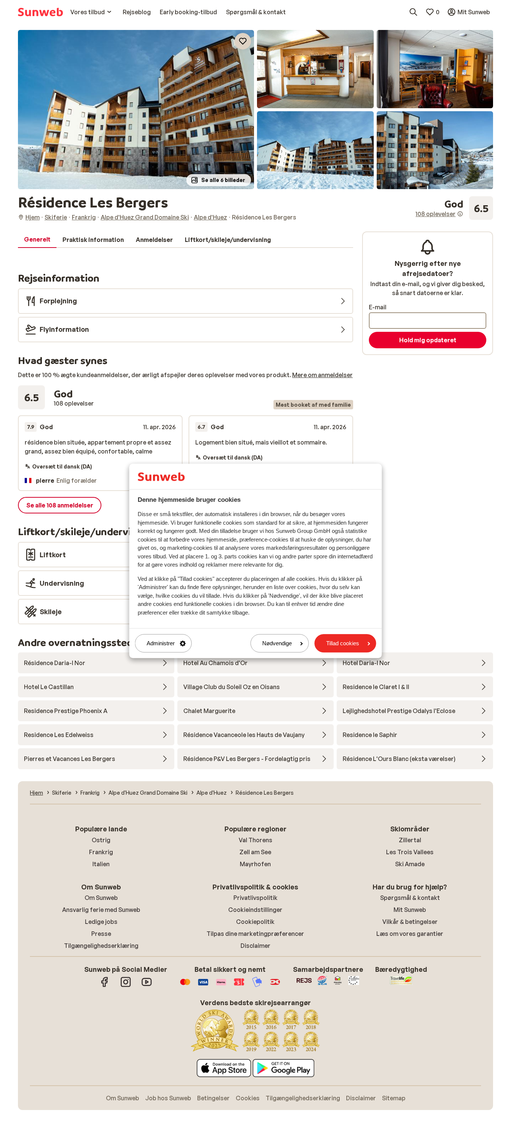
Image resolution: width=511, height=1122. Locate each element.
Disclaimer (255, 945)
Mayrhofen (255, 864)
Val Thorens (255, 840)
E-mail (377, 307)
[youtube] (147, 985)
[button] (136, 109)
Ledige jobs (101, 921)
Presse (101, 933)
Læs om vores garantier (409, 933)
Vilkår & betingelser (410, 921)
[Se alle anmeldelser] (454, 208)
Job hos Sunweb (168, 1098)
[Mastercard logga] (185, 985)
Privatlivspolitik (255, 897)
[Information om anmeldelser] (460, 213)
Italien (101, 864)
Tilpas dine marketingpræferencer (255, 933)
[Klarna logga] (221, 985)
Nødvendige (277, 643)
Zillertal (410, 840)
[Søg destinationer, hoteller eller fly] (413, 11)
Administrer (161, 643)
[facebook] (105, 985)
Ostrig (101, 840)
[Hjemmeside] (40, 11)
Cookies (248, 1098)
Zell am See (255, 852)
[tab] (37, 239)
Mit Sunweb (410, 909)
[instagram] (126, 985)
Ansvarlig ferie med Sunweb (101, 909)
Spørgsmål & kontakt (410, 897)
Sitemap (394, 1098)
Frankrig (101, 852)
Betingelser (213, 1098)
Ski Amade (410, 864)
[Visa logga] (203, 985)
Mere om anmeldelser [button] (322, 375)
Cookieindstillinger (255, 909)
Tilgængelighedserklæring (101, 945)
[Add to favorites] (243, 41)
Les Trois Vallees (410, 852)
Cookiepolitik (255, 921)
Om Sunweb (101, 897)
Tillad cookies (342, 643)
